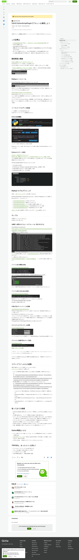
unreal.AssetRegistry (31, 258)
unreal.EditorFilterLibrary (19, 202)
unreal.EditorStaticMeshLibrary (20, 207)
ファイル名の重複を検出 (65, 55)
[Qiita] (4, 1)
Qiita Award (34, 552)
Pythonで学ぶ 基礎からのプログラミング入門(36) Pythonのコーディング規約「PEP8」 (31, 156)
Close (15, 556)
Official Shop (58, 546)
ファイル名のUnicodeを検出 (66, 56)
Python (13, 25)
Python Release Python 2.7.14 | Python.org (21, 92)
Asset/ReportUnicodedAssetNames (20, 293)
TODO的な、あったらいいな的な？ (66, 68)
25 (3, 9)
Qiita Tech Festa (35, 550)
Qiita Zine (57, 544)
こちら (36, 210)
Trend (4, 3)
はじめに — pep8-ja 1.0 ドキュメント (20, 155)
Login (70, 1)
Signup (74, 1)
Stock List (8, 3)
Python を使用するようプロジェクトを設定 (22, 68)
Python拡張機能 (64, 45)
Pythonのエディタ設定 (65, 47)
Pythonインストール (64, 42)
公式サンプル (15, 210)
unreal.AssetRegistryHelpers (18, 258)
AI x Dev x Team (50, 3)
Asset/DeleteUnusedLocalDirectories (20, 309)
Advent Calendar (35, 548)
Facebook (46, 548)
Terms (21, 544)
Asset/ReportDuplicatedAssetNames (20, 267)
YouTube (45, 550)
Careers (69, 544)
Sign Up (34, 528)
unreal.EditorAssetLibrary (19, 200)
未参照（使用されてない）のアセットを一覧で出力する (68, 53)
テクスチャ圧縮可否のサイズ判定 (67, 61)
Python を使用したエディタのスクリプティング (22, 62)
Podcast (45, 552)
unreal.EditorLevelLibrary (19, 204)
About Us (69, 542)
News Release (70, 548)
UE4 (16, 25)
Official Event (19, 3)
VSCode (19, 25)
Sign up (10, 556)
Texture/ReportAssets (17, 343)
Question (13, 3)
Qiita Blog (70, 546)
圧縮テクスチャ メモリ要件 (18, 348)
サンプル (62, 50)
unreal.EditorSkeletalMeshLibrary (21, 205)
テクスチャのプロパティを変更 (66, 60)
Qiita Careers (42, 3)
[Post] (4, 17)
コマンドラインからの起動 (64, 63)
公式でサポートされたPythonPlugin (36, 43)
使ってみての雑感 (63, 65)
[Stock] (4, 12)
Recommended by (20, 484)
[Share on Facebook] (4, 21)
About (21, 542)
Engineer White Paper (36, 554)
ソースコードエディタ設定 (65, 43)
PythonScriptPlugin (25, 25)
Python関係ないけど (64, 66)
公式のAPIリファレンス (18, 436)
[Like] (4, 7)
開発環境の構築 (62, 40)
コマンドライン (15, 369)
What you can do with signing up (23, 473)
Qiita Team (58, 542)
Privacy (21, 546)
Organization (34, 3)
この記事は (62, 38)
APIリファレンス (19, 194)
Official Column (27, 3)
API (32, 556)
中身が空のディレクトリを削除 (66, 58)
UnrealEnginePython (18, 43)
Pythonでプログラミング (64, 48)
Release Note (34, 542)
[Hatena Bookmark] (4, 24)
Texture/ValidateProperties (18, 327)
